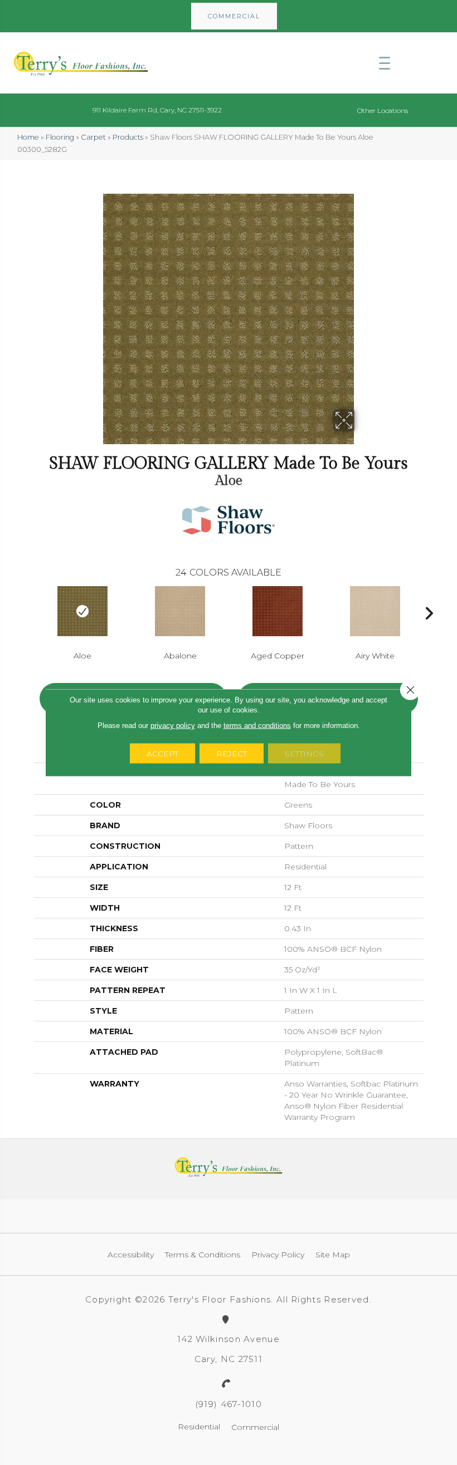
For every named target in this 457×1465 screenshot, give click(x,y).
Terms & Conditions (202, 1255)
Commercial (255, 1427)
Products (128, 137)
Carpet (93, 137)
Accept (162, 754)
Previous (28, 610)
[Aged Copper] (278, 611)
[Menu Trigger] (384, 63)
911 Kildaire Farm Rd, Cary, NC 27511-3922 (157, 110)
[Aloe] (83, 611)
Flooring (60, 137)
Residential (199, 1427)
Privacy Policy (277, 1255)
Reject (231, 754)
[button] (234, 16)
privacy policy (172, 725)
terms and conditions (257, 725)
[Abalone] (180, 611)
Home (28, 137)
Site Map (332, 1255)
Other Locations (382, 110)
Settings (304, 754)
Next (429, 610)
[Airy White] (375, 611)
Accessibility (131, 1255)
